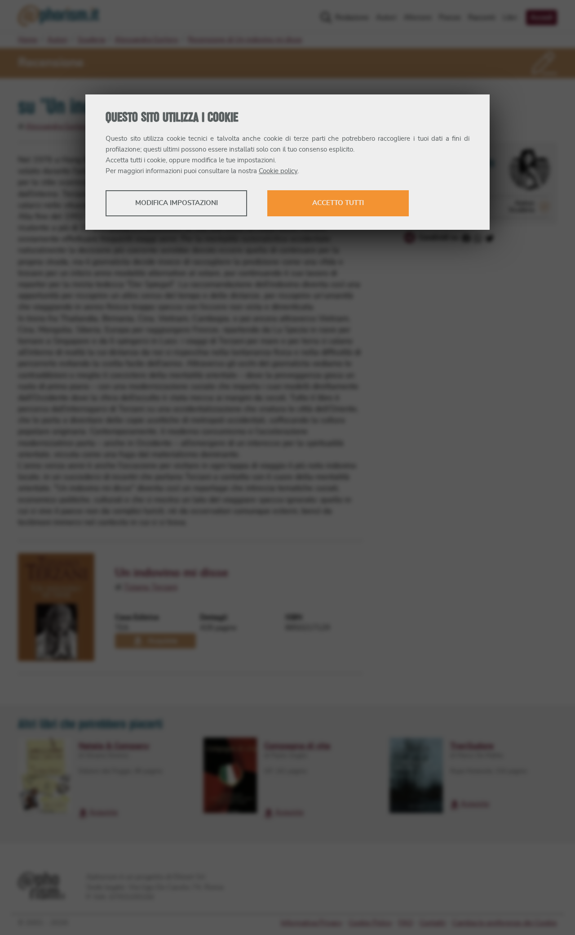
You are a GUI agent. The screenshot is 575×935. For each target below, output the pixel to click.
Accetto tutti (338, 203)
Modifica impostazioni (176, 203)
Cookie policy (278, 171)
